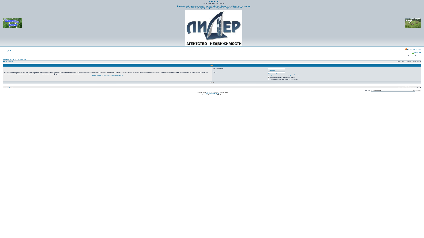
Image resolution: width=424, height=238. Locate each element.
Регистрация (13, 51)
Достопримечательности (241, 6)
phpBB (208, 92)
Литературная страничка (206, 8)
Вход (5, 51)
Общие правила (96, 75)
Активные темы (21, 59)
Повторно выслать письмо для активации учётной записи (283, 75)
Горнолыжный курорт (212, 6)
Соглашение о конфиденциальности (112, 75)
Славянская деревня (197, 6)
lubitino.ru (214, 1)
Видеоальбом (220, 8)
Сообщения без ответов (9, 59)
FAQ (413, 49)
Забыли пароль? (272, 73)
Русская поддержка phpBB (212, 93)
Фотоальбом (193, 8)
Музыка (228, 8)
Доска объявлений (183, 6)
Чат (186, 8)
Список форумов (8, 61)
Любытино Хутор (226, 6)
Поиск (419, 49)
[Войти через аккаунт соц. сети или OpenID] (416, 52)
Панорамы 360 (237, 8)
